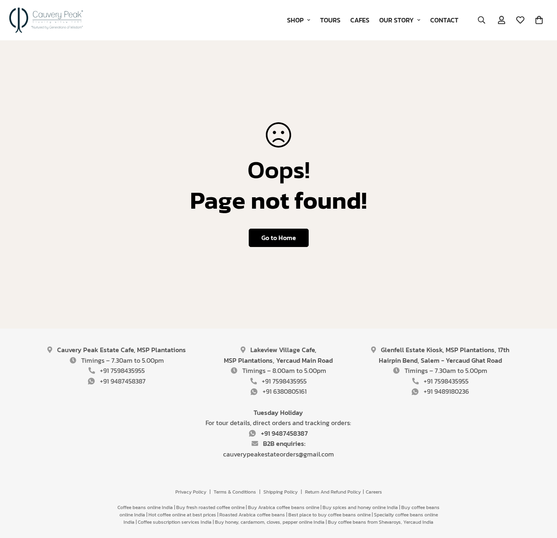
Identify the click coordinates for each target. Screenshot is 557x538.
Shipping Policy (280, 492)
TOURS (330, 20)
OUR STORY (396, 20)
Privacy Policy (190, 492)
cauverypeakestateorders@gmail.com (278, 454)
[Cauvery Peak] (47, 20)
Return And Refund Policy (333, 492)
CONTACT (444, 20)
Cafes (359, 20)
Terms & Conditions (235, 492)
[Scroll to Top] (541, 493)
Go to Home (278, 238)
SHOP (295, 20)
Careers (374, 492)
